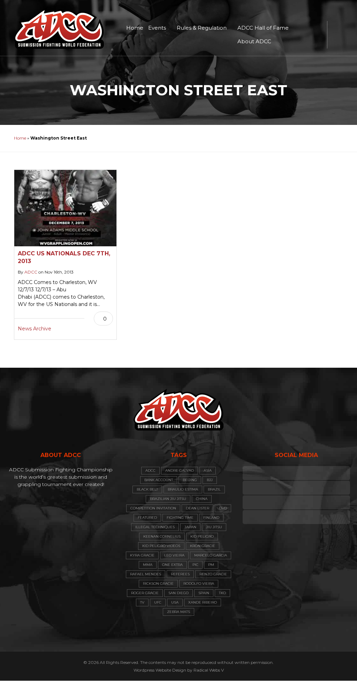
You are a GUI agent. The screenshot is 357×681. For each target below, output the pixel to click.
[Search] (336, 35)
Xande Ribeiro (202, 602)
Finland (211, 517)
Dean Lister (197, 508)
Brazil (214, 489)
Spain (203, 593)
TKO (222, 593)
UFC (157, 602)
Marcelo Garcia (210, 555)
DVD (223, 508)
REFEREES (180, 574)
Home (134, 27)
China (201, 498)
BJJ (210, 480)
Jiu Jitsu (214, 527)
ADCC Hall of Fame (263, 27)
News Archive (34, 328)
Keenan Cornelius (162, 536)
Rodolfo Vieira (198, 583)
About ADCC (254, 41)
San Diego (178, 593)
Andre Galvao (179, 470)
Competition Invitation (153, 508)
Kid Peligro (202, 536)
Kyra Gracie (142, 555)
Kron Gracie (202, 546)
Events (157, 27)
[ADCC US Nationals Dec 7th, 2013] (65, 208)
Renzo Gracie (213, 574)
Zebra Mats (178, 611)
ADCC (30, 272)
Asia (208, 470)
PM (211, 564)
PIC (195, 564)
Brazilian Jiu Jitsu (168, 498)
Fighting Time (180, 517)
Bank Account (158, 480)
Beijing (190, 480)
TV (142, 602)
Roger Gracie (145, 593)
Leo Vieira (174, 555)
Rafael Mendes (145, 574)
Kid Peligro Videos (161, 546)
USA (174, 602)
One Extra (172, 564)
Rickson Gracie (158, 583)
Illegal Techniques (155, 527)
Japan (190, 527)
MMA (147, 564)
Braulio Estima (183, 489)
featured (147, 517)
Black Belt (147, 489)
